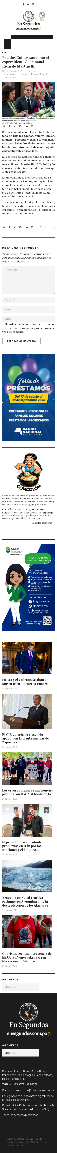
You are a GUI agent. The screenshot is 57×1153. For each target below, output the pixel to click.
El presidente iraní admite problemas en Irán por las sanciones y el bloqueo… (22, 846)
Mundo (39, 1139)
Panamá (24, 74)
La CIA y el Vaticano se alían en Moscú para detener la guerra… (26, 681)
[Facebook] (23, 4)
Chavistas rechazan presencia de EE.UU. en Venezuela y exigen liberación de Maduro (27, 957)
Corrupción (32, 71)
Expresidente (10, 74)
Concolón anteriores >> (43, 522)
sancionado (10, 77)
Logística (19, 1145)
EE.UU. (44, 71)
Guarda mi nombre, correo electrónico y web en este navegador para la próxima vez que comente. (28, 327)
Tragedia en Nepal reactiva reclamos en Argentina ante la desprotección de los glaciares (25, 901)
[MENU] (7, 44)
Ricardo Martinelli (39, 74)
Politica (7, 53)
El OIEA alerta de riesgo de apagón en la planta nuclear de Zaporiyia (25, 738)
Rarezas (9, 1145)
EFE (4, 71)
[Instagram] (33, 4)
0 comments (49, 227)
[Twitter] (28, 4)
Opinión (34, 1142)
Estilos (44, 1142)
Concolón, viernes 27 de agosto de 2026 (23, 509)
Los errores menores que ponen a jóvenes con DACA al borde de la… (28, 792)
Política (8, 1139)
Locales (29, 1139)
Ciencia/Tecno (22, 1142)
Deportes (9, 1142)
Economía (19, 1139)
